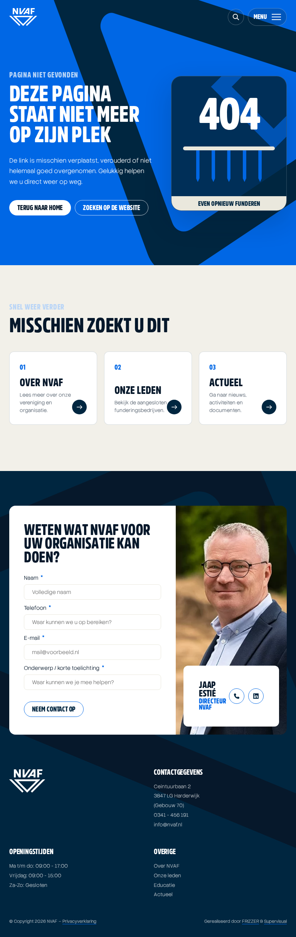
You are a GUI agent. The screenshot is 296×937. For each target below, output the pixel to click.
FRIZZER (250, 921)
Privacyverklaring (79, 921)
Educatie (164, 885)
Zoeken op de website (111, 208)
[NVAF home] (23, 17)
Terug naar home (40, 208)
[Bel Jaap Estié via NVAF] (236, 696)
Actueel (163, 894)
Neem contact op (54, 709)
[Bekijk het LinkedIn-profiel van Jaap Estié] (256, 696)
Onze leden (167, 875)
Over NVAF (167, 866)
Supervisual (275, 921)
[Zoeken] (236, 17)
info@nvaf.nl (168, 824)
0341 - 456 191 (171, 815)
